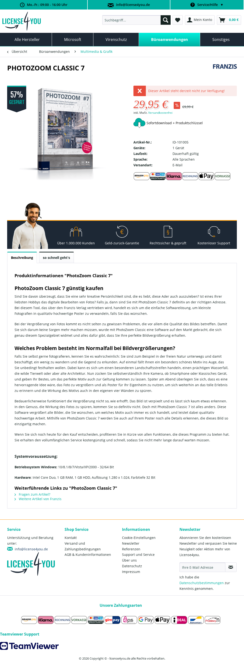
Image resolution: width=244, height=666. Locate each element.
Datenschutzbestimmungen (201, 583)
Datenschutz (132, 566)
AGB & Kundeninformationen (88, 554)
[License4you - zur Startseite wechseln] (21, 21)
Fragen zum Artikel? (34, 494)
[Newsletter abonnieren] (231, 567)
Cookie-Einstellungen (139, 537)
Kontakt (71, 537)
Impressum (131, 571)
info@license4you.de (133, 4)
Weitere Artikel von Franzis (39, 499)
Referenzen (131, 549)
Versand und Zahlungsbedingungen (83, 546)
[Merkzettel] (178, 20)
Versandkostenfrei (160, 113)
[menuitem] (136, 20)
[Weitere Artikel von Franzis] (225, 72)
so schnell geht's (56, 257)
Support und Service (138, 554)
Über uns (129, 560)
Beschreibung (22, 257)
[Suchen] (166, 20)
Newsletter (130, 543)
